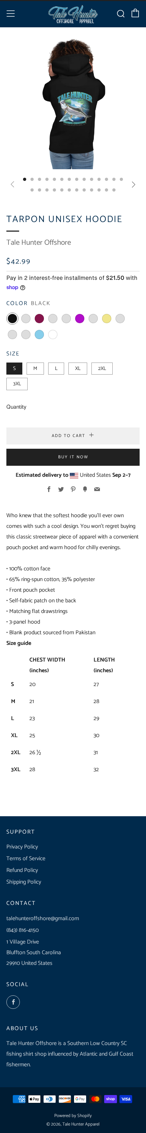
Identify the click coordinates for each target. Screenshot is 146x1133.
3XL (17, 384)
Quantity (16, 407)
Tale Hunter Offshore (38, 243)
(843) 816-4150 (22, 930)
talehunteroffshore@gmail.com (42, 918)
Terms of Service (25, 858)
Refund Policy (22, 870)
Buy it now (73, 457)
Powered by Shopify (73, 1116)
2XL (102, 368)
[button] (24, 179)
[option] (73, 102)
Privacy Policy (22, 847)
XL (77, 368)
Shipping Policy (23, 882)
